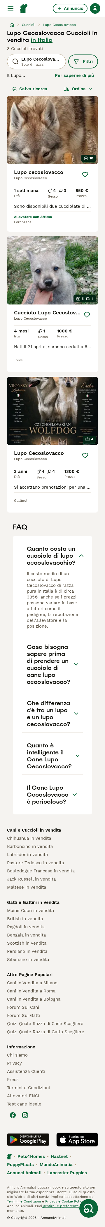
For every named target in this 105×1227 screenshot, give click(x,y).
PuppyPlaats (20, 1164)
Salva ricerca (33, 88)
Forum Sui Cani (23, 1007)
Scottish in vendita (26, 943)
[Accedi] (95, 8)
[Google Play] (28, 1140)
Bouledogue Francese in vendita (41, 871)
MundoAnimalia (56, 1164)
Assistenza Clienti (26, 1071)
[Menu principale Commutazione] (10, 8)
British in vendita (25, 918)
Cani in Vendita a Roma (31, 991)
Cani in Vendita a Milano (32, 982)
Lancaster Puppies (67, 1172)
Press (13, 1079)
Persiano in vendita (27, 951)
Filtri (88, 61)
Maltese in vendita (26, 887)
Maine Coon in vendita (30, 910)
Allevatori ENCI (23, 1096)
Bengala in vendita (26, 935)
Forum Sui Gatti (23, 1015)
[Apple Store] (77, 1140)
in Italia (41, 39)
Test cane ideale (24, 1104)
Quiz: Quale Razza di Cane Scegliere (45, 1023)
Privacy (14, 1063)
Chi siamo (17, 1055)
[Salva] (85, 174)
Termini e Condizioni (28, 1087)
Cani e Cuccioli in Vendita (34, 830)
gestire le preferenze (60, 1206)
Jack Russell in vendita (31, 879)
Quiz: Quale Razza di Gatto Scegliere (45, 1031)
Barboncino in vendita (30, 846)
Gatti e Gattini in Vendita (33, 902)
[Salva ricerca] (88, 1208)
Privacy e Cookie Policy (64, 1201)
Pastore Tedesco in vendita (35, 862)
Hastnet (59, 1156)
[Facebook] (13, 1115)
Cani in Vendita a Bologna (33, 999)
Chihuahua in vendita (29, 838)
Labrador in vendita (27, 854)
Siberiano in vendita (28, 959)
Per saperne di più (74, 75)
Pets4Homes (31, 1156)
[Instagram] (25, 1115)
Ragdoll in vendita (26, 927)
